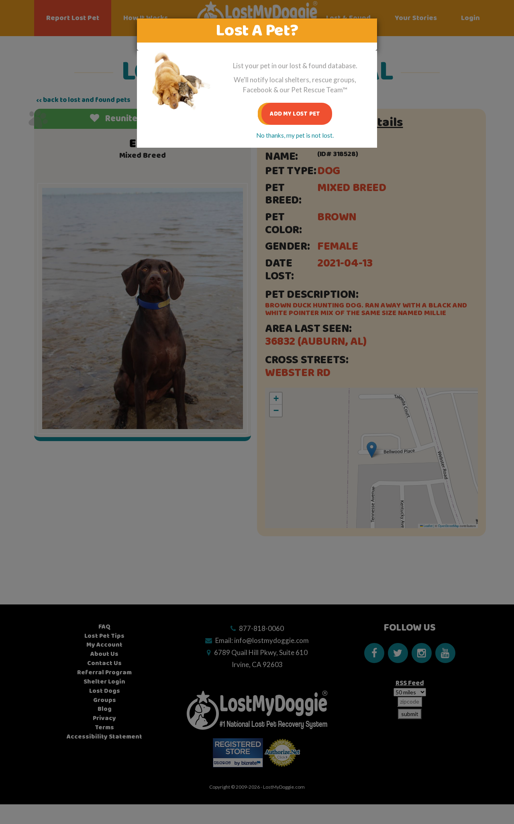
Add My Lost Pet (295, 113)
